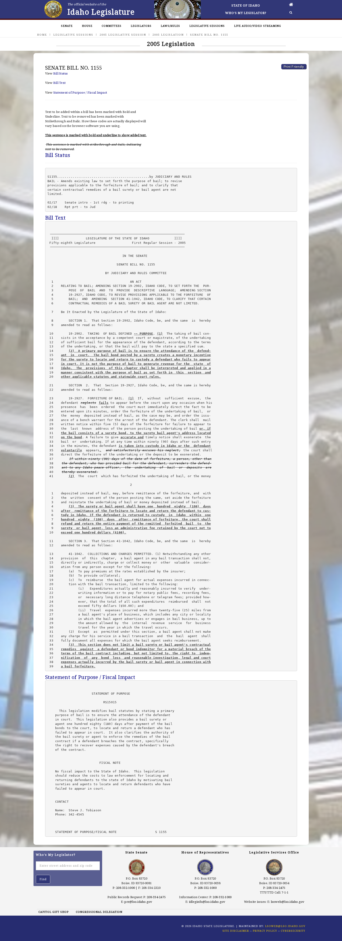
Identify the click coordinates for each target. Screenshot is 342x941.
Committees (111, 25)
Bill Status (60, 73)
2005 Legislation (168, 34)
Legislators (141, 25)
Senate (67, 25)
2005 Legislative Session (123, 34)
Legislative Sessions (207, 25)
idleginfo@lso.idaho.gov (207, 902)
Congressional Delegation (99, 912)
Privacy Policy (265, 930)
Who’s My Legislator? (245, 13)
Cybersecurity (293, 930)
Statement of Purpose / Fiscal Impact (80, 92)
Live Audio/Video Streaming (257, 25)
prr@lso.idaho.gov (138, 902)
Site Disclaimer (235, 930)
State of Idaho (245, 5)
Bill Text (59, 83)
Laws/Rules (170, 25)
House (87, 25)
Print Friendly (294, 66)
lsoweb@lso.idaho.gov (288, 902)
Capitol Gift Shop (53, 912)
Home (42, 34)
